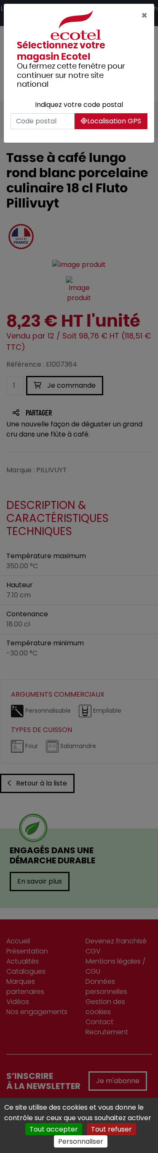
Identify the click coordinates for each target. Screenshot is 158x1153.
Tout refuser (111, 1129)
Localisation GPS (114, 121)
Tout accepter (53, 1129)
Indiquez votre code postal (79, 104)
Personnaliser (80, 1141)
